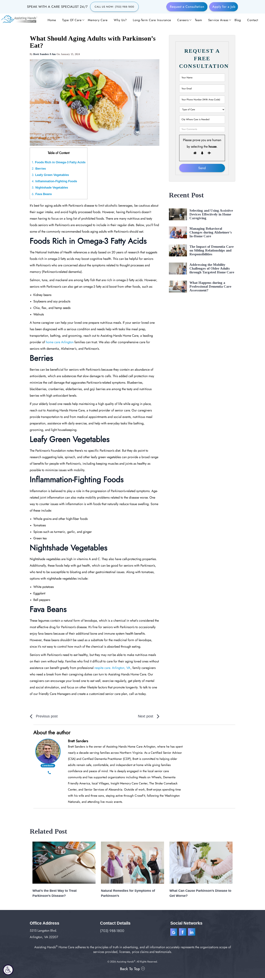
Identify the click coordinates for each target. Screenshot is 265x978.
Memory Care (98, 20)
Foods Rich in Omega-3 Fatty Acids (58, 162)
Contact (252, 20)
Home (52, 20)
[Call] (49, 773)
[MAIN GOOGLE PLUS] (174, 932)
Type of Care (72, 20)
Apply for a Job (223, 6)
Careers (183, 20)
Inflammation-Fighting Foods (54, 181)
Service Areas (218, 20)
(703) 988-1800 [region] (112, 930)
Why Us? (120, 20)
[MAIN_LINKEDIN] (191, 932)
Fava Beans (42, 194)
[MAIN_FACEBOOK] (183, 932)
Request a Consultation (187, 6)
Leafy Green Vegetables (50, 175)
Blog (238, 20)
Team (198, 20)
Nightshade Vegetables (50, 187)
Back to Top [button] (130, 969)
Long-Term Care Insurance (152, 20)
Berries (39, 168)
